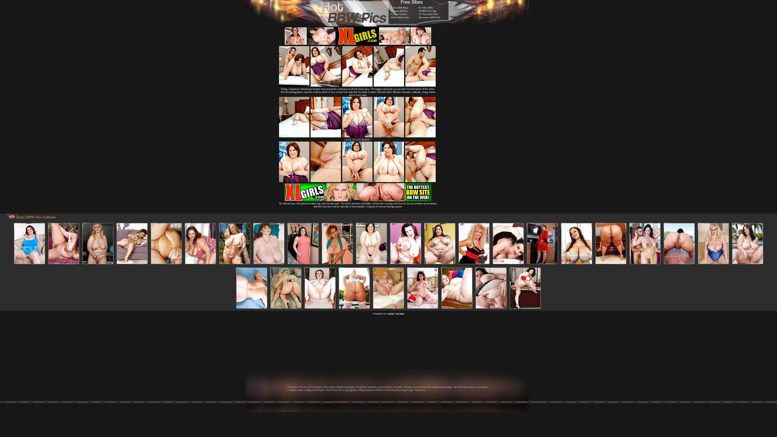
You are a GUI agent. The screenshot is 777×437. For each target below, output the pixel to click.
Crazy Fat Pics (400, 14)
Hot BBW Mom (401, 7)
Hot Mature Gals (401, 17)
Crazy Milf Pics (401, 11)
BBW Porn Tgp (429, 11)
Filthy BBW (427, 7)
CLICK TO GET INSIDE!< (358, 139)
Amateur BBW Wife (431, 17)
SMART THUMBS (395, 314)
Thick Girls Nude (430, 14)
